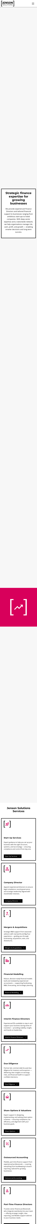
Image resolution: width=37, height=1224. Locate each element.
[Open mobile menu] (33, 3)
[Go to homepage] (8, 3)
